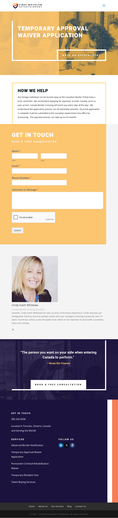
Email (16, 166)
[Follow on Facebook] (72, 445)
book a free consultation (58, 384)
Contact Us (80, 506)
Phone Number (21, 178)
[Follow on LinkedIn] (61, 445)
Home (32, 506)
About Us (42, 506)
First (14, 160)
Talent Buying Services (23, 482)
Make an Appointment (81, 55)
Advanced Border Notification (27, 445)
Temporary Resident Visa (24, 475)
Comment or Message (25, 189)
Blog (69, 506)
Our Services (57, 506)
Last (42, 160)
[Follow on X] (66, 445)
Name (16, 151)
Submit (17, 230)
